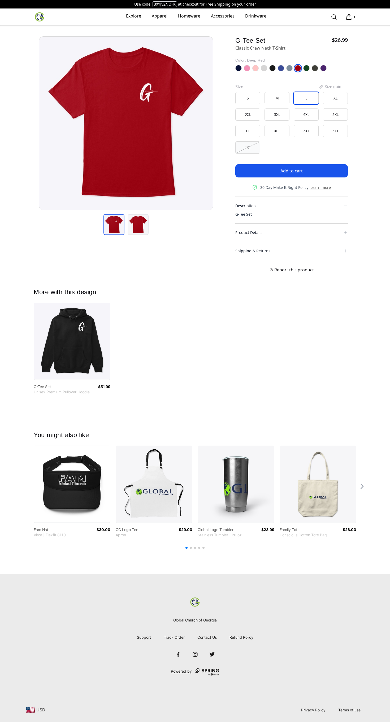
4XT (248, 147)
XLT (277, 130)
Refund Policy (241, 637)
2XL (248, 114)
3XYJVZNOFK (165, 4)
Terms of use (349, 710)
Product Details (248, 232)
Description (245, 205)
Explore (133, 16)
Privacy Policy (313, 710)
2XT (306, 130)
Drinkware (255, 16)
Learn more (320, 187)
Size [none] (239, 87)
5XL (335, 114)
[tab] (114, 224)
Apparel (159, 16)
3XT (335, 130)
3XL (277, 114)
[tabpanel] (126, 123)
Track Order (174, 637)
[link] (72, 341)
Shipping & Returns (252, 250)
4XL (306, 114)
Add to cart (291, 171)
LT (248, 130)
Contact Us (207, 637)
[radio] (247, 98)
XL (335, 98)
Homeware (189, 16)
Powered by (181, 671)
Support (144, 637)
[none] (331, 86)
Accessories (223, 16)
